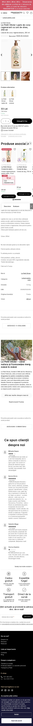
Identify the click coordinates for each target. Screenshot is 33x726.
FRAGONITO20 (8, 181)
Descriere (7, 206)
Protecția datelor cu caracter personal (13, 665)
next (30, 143)
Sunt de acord (16, 721)
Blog (2, 654)
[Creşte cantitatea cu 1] (8, 121)
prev (26, 143)
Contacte (4, 652)
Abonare (27, 616)
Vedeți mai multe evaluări (23, 566)
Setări (16, 714)
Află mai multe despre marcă (16, 395)
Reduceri (4, 643)
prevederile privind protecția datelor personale (17, 624)
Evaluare (16, 206)
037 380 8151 (7, 677)
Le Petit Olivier (5, 23)
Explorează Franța (16, 402)
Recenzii (4, 641)
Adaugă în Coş (22, 121)
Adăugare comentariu (16, 426)
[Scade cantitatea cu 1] (3, 121)
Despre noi (4, 639)
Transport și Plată (6, 667)
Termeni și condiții (7, 663)
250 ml (28, 299)
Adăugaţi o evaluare (16, 325)
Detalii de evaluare (22, 36)
